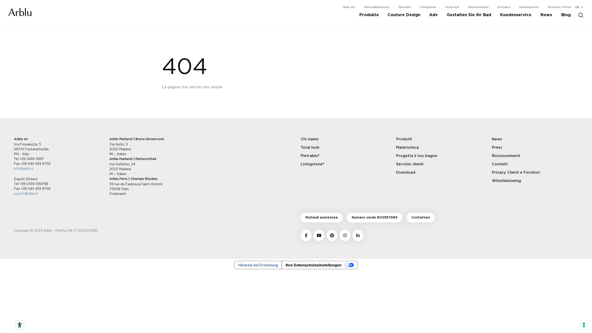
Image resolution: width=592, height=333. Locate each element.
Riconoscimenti (506, 156)
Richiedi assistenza (321, 217)
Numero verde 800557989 (375, 217)
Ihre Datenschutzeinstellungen (314, 265)
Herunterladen (478, 7)
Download (405, 172)
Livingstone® (312, 164)
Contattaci (420, 217)
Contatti (500, 164)
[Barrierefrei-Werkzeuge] (19, 325)
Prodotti (404, 139)
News (546, 15)
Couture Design (404, 15)
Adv (433, 15)
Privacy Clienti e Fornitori (516, 172)
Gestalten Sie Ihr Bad (469, 15)
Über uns (349, 7)
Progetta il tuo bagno (416, 156)
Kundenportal (528, 7)
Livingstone (428, 7)
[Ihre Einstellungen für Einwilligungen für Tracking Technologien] (584, 325)
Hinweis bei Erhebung (258, 265)
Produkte (369, 15)
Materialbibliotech (376, 7)
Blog (566, 15)
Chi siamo (310, 139)
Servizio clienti (409, 164)
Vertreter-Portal (559, 7)
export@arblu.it (26, 193)
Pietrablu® (310, 156)
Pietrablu (404, 7)
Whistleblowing (506, 181)
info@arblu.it (24, 168)
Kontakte (504, 7)
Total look (452, 7)
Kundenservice (515, 15)
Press (497, 147)
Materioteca (407, 147)
